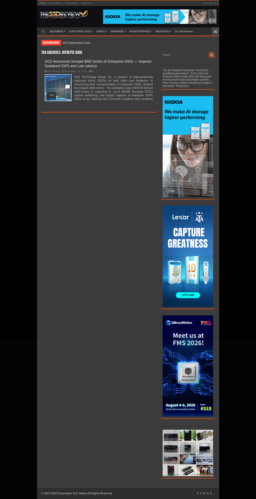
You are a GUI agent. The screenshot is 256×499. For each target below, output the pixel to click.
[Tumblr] (218, 3)
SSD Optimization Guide (76, 42)
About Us (85, 3)
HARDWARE (117, 31)
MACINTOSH (162, 31)
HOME (43, 31)
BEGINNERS (56, 31)
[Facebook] (208, 3)
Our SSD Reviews (184, 31)
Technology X (71, 3)
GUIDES (100, 31)
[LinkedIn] (214, 3)
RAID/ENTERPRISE (139, 31)
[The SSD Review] (64, 13)
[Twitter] (211, 3)
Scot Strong (53, 71)
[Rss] (204, 3)
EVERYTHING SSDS (80, 31)
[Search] (212, 55)
